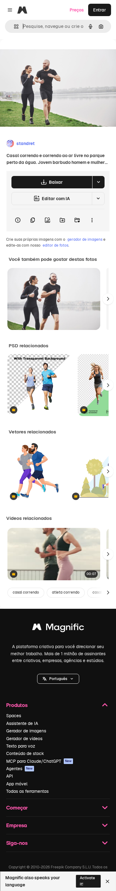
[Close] (107, 881)
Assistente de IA (22, 723)
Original (39, 53)
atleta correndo (65, 592)
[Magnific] (58, 628)
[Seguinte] (108, 299)
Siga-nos (17, 843)
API (9, 776)
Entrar (99, 10)
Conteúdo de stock (25, 753)
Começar (17, 807)
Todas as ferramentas (27, 791)
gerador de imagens (84, 239)
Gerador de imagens (26, 731)
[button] (58, 679)
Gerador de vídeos (24, 738)
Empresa (16, 825)
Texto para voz (20, 746)
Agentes (19, 768)
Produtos (17, 705)
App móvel (17, 784)
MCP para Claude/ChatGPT (39, 761)
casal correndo (26, 592)
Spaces (13, 715)
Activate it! (87, 881)
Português (58, 678)
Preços (77, 10)
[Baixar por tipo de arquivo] (98, 182)
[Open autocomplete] (13, 26)
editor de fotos (55, 245)
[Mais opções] (92, 220)
